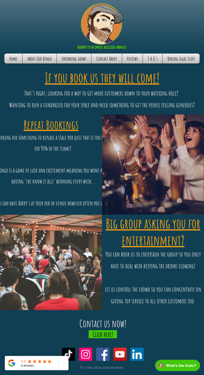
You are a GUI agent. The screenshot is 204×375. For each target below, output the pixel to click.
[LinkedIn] (137, 354)
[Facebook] (102, 354)
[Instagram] (85, 354)
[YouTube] (120, 354)
